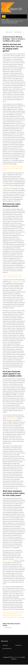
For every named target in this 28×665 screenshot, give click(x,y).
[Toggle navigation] (4, 16)
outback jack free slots (17, 281)
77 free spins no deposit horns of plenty (13, 187)
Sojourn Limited (16, 657)
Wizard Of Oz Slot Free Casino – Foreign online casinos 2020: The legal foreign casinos (13, 168)
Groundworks (18, 645)
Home (3, 19)
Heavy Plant (5, 645)
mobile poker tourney (12, 418)
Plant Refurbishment (6, 648)
